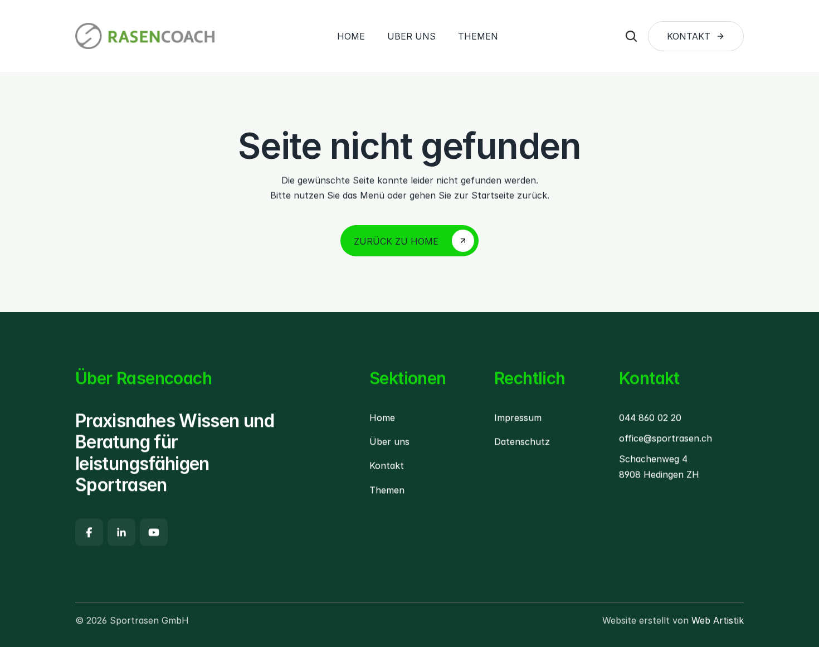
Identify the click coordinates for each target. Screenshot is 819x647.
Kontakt (386, 465)
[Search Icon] (631, 36)
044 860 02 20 (650, 417)
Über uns (389, 441)
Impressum (518, 417)
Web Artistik (717, 620)
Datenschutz (522, 441)
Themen (386, 489)
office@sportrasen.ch (665, 438)
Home (382, 417)
